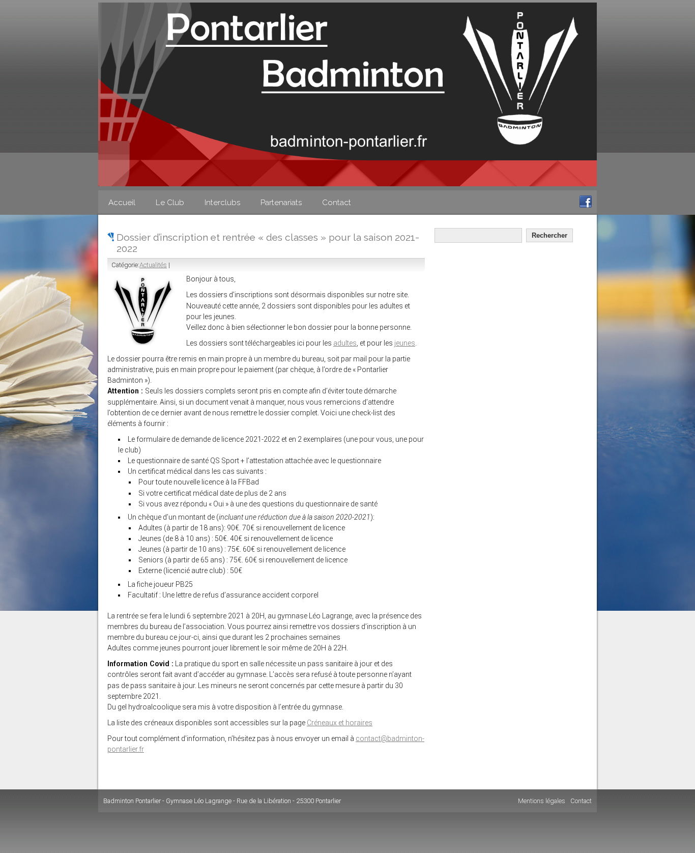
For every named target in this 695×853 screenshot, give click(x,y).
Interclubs (222, 202)
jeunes (404, 343)
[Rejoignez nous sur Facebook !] (586, 205)
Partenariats (281, 202)
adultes (345, 343)
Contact (336, 202)
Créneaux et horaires (339, 723)
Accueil (121, 202)
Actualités (153, 265)
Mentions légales (541, 801)
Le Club (170, 202)
